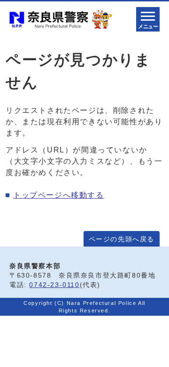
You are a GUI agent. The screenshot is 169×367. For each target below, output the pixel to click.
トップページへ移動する (58, 195)
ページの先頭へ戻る (121, 239)
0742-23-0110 (54, 284)
